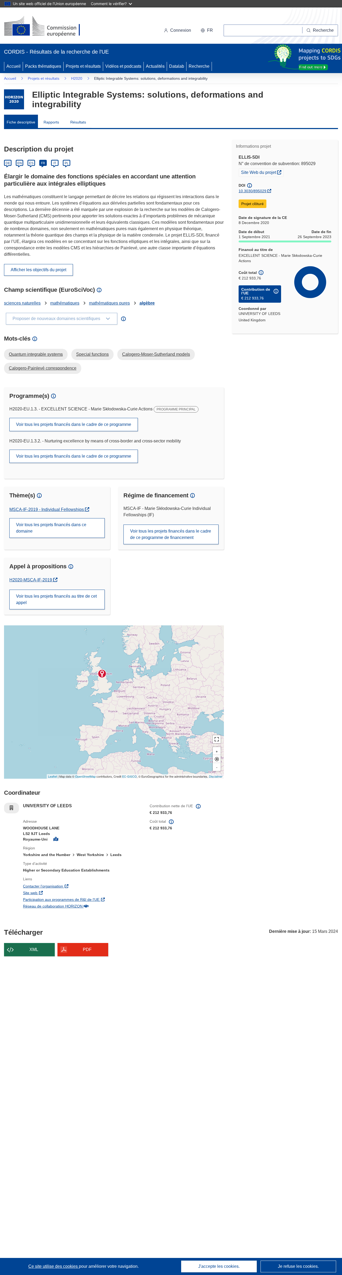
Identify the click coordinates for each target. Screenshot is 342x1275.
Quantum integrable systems (36, 354)
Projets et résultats (83, 66)
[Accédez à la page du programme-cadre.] (14, 99)
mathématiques (64, 303)
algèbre (147, 303)
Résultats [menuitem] (78, 122)
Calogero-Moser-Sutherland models (156, 354)
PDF (87, 949)
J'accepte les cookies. (219, 1266)
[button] (206, 30)
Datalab (176, 66)
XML (33, 949)
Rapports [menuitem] (51, 122)
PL (67, 163)
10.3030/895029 (252, 191)
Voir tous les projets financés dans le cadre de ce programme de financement (170, 534)
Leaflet (52, 776)
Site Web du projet (262, 172)
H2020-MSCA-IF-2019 (33, 580)
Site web (60, 892)
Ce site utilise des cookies (53, 1266)
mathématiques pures (109, 303)
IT (54, 163)
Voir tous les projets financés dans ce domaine (51, 527)
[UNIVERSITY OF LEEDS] (102, 673)
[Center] (217, 759)
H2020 (76, 78)
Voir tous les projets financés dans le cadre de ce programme (73, 424)
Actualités (155, 66)
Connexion (180, 30)
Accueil (13, 66)
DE (8, 163)
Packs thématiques (43, 66)
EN (19, 163)
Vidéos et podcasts (123, 66)
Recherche (199, 66)
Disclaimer (216, 776)
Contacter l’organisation (73, 886)
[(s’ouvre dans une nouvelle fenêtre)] (47, 26)
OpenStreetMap (85, 776)
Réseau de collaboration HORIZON (82, 906)
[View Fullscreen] (217, 739)
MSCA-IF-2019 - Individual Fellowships (47, 509)
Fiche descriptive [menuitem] (21, 122)
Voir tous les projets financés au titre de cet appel (56, 599)
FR (43, 163)
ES (31, 163)
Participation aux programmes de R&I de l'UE (82, 899)
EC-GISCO (129, 776)
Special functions (92, 354)
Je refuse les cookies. (298, 1266)
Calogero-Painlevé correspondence (42, 368)
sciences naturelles (22, 303)
